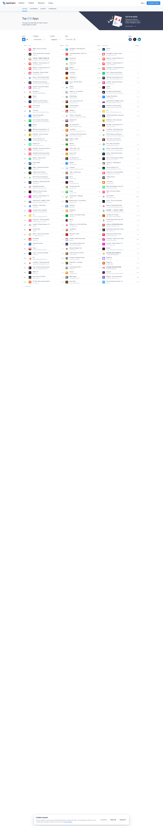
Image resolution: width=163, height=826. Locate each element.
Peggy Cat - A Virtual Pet (76, 91)
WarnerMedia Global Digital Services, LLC (115, 79)
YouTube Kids (36, 229)
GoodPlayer (73, 129)
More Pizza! (73, 281)
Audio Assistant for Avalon (77, 252)
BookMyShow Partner (38, 186)
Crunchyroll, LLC (110, 183)
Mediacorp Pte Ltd (37, 197)
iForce (71, 176)
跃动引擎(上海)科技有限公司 (39, 93)
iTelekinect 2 (73, 77)
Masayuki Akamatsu (74, 183)
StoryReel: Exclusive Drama (40, 82)
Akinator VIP (73, 120)
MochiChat (36, 91)
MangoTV (109, 262)
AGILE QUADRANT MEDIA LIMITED (41, 102)
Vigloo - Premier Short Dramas (114, 153)
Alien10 (72, 143)
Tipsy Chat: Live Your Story (113, 139)
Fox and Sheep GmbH (74, 278)
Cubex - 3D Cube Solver (76, 82)
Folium (71, 191)
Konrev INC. (109, 259)
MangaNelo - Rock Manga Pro (77, 48)
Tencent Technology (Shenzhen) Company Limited (115, 211)
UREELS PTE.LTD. (110, 83)
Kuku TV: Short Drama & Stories (41, 267)
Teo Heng (35, 110)
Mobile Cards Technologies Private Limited (42, 112)
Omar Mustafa (73, 254)
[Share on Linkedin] (139, 39)
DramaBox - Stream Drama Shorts (115, 67)
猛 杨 (71, 264)
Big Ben (72, 67)
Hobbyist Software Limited (75, 126)
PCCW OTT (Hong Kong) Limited (113, 112)
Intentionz (72, 72)
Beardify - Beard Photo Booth (77, 238)
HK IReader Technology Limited (40, 211)
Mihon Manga (73, 96)
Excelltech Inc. (73, 154)
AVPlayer (72, 110)
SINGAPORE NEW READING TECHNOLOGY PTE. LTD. (115, 131)
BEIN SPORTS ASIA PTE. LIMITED (113, 102)
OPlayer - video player (75, 115)
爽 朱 (71, 55)
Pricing (51, 3)
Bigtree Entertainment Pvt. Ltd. (40, 188)
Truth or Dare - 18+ (75, 148)
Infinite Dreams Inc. (74, 102)
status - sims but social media (114, 200)
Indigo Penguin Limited (75, 150)
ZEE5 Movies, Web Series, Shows (115, 229)
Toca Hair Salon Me (75, 186)
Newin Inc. (72, 64)
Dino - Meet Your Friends (113, 143)
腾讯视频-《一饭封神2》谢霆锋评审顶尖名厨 (115, 210)
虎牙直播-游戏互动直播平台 (113, 252)
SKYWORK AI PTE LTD (111, 55)
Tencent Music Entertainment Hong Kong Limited (115, 207)
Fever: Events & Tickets (39, 276)
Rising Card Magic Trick (76, 248)
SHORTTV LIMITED (110, 126)
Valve (34, 164)
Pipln (71, 83)
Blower (71, 219)
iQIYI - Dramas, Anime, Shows (114, 72)
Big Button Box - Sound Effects (78, 200)
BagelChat (109, 257)
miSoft (71, 235)
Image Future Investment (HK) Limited (115, 135)
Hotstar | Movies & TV (39, 139)
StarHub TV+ (36, 143)
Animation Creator (74, 233)
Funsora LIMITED (73, 93)
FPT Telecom (36, 283)
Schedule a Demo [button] (153, 3)
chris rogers (72, 74)
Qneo (71, 221)
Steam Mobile (36, 162)
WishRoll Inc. (109, 202)
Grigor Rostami (73, 79)
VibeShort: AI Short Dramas (40, 101)
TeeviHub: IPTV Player (112, 214)
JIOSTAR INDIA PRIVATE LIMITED (40, 140)
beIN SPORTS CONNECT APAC (115, 101)
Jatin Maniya (35, 207)
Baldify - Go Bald (74, 139)
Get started (130, 26)
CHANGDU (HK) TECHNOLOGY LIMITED (42, 154)
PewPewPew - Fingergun (76, 195)
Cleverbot (72, 167)
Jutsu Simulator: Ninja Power (77, 243)
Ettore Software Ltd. (74, 69)
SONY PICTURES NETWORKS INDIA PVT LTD (115, 273)
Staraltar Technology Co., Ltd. (112, 226)
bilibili (34, 50)
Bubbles (72, 162)
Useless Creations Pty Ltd (75, 135)
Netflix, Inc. (108, 88)
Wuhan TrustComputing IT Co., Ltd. (77, 131)
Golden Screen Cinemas (39, 172)
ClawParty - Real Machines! (113, 162)
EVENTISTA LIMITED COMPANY (40, 249)
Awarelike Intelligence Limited (76, 169)
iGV (34, 257)
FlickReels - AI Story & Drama (114, 120)
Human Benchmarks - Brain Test (78, 53)
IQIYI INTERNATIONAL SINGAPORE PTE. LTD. (115, 74)
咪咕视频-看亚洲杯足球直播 (113, 267)
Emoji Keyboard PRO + (76, 267)
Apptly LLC (72, 140)
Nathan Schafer (73, 107)
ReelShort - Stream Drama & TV (41, 63)
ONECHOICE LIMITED (111, 240)
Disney (108, 50)
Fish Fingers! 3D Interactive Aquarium (78, 134)
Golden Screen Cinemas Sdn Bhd (40, 173)
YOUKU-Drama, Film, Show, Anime (115, 219)
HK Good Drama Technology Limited (41, 79)
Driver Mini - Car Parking (76, 262)
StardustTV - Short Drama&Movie (115, 172)
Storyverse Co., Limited (111, 159)
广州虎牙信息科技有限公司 (112, 254)
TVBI (107, 178)
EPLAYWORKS (73, 112)
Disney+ (108, 48)
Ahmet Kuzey (36, 183)
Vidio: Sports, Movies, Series (113, 233)
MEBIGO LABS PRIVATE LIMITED (40, 268)
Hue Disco (72, 205)
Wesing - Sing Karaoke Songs (114, 205)
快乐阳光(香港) (109, 264)
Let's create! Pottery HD (76, 101)
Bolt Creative (72, 60)
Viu (107, 110)
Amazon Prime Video (111, 96)
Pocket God (73, 58)
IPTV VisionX (36, 105)
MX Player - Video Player (39, 205)
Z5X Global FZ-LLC (110, 230)
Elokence (72, 121)
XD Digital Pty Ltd (73, 273)
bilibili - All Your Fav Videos (40, 48)
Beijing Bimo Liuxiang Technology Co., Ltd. (42, 60)
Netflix (108, 86)
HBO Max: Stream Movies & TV (114, 77)
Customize (104, 819)
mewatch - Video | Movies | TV (41, 195)
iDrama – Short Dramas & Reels (41, 77)
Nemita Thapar (36, 107)
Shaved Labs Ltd (73, 202)
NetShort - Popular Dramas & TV (115, 58)
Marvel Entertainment (75, 259)
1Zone (34, 248)
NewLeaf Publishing (37, 64)
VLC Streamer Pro (74, 124)
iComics (72, 271)
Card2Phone (73, 229)
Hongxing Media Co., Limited (112, 173)
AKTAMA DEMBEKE (37, 192)
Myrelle (108, 248)
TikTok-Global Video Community (41, 53)
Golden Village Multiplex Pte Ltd (40, 259)
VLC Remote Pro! (74, 158)
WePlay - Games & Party (39, 158)
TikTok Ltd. (35, 55)
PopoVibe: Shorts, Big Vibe (40, 210)
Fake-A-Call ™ (73, 153)
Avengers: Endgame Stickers (77, 257)
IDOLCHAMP (110, 195)
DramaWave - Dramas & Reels (114, 53)
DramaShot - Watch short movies (115, 238)
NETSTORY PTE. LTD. (111, 60)
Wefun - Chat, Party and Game (41, 233)
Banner (71, 181)
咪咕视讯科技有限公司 (111, 268)
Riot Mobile (36, 238)
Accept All (122, 819)
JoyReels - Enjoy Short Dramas (114, 82)
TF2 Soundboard (74, 105)
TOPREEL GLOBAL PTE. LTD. (112, 278)
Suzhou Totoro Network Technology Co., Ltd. (78, 116)
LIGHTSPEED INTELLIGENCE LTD (113, 140)
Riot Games (35, 240)
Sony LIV (108, 271)
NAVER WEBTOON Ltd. (111, 188)
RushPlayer (73, 210)
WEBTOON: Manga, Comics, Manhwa (115, 186)
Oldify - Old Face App (75, 172)
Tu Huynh (72, 50)
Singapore (54, 39)
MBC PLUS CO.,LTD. (110, 197)
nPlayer (72, 86)
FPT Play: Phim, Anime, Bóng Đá (41, 281)
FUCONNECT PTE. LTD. (38, 235)
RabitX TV (35, 271)
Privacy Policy (68, 822)
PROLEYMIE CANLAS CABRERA (113, 216)
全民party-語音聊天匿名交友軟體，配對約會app (115, 224)
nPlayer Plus (73, 63)
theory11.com (73, 249)
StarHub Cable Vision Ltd (38, 145)
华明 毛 (71, 211)
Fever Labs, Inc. (36, 278)
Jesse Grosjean (73, 164)
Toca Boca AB (73, 188)
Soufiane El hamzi (74, 97)
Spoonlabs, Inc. (109, 154)
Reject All (113, 819)
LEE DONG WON (73, 226)
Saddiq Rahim (73, 145)
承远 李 (71, 197)
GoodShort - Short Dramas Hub (114, 129)
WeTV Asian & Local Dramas (113, 134)
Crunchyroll (109, 181)
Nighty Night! (73, 276)
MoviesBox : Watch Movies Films (41, 181)
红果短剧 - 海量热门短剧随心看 (41, 58)
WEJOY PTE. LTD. (36, 159)
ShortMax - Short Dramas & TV (114, 124)
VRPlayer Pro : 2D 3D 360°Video (78, 224)
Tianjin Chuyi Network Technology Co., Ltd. (115, 249)
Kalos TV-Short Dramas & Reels (114, 158)
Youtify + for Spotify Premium (77, 214)
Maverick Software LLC (75, 283)
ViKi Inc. (108, 283)
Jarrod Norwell (73, 192)
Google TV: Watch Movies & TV (41, 224)
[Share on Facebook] (130, 39)
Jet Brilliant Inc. (109, 221)
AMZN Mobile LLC (110, 97)
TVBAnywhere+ (110, 176)
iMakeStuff (72, 207)
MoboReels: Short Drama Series (41, 153)
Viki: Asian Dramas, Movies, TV (114, 281)
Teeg (34, 245)
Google (34, 226)
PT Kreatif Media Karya (111, 235)
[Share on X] (134, 39)
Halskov (71, 230)
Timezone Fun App (38, 243)
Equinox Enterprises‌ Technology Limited (42, 83)
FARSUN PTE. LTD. (110, 121)
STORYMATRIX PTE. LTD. (111, 69)
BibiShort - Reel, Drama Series (114, 276)
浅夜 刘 (108, 164)
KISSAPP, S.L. (72, 216)
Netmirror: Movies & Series (40, 191)
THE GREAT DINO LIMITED (112, 145)
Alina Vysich (35, 273)
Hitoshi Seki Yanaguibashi (75, 245)
